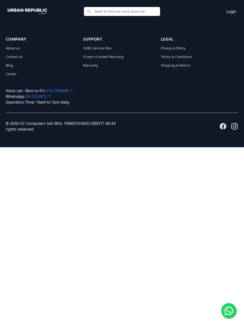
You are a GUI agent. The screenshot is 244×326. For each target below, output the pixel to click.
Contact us (14, 56)
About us (13, 48)
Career (11, 74)
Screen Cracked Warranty (103, 56)
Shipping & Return (176, 65)
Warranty (90, 65)
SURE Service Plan (97, 48)
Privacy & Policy (173, 48)
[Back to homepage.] (27, 11)
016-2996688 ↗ (59, 90)
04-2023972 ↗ (38, 96)
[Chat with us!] (228, 310)
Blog (9, 65)
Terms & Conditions (176, 56)
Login (231, 11)
